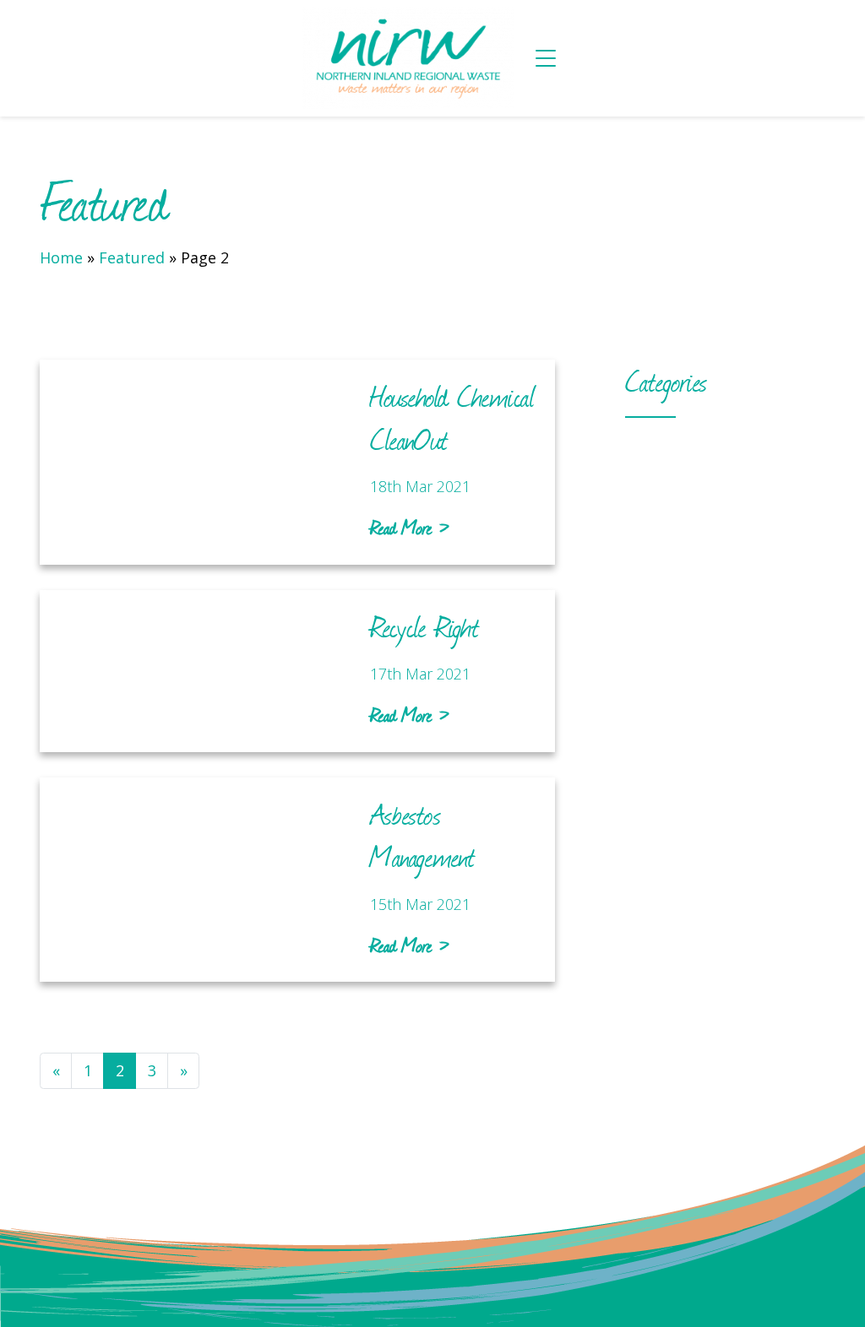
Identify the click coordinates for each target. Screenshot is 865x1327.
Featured (132, 257)
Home (61, 257)
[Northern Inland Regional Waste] (408, 58)
